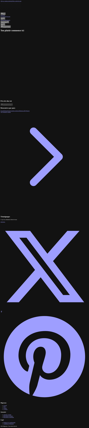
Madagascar (22, 111)
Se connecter (3, 16)
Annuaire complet (7, 414)
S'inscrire (8, 16)
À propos (5, 409)
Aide (2, 18)
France (2, 111)
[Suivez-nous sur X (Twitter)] (44, 310)
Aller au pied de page (16, 1)
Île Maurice (27, 111)
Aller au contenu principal (6, 1)
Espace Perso (4, 22)
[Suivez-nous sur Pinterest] (44, 400)
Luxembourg (16, 111)
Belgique (6, 111)
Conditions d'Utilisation (8, 423)
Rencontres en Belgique (8, 417)
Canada (12, 111)
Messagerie (3, 20)
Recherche (7, 20)
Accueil (5, 405)
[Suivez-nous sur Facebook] (1, 312)
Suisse (9, 111)
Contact (5, 408)
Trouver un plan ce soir (7, 57)
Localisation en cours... (7, 104)
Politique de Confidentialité (9, 422)
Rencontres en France (8, 416)
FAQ (4, 406)
